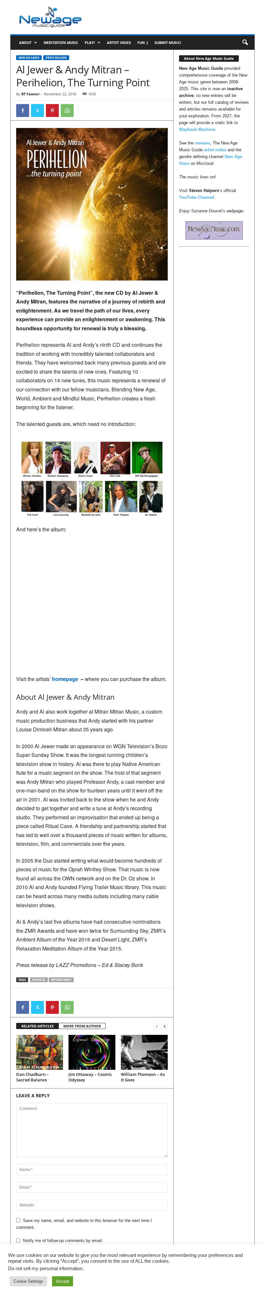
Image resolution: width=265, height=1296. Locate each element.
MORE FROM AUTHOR (82, 1026)
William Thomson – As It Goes (143, 1077)
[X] (37, 110)
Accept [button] (62, 1281)
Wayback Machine (197, 129)
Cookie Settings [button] (28, 1281)
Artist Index (119, 42)
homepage (66, 679)
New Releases (28, 58)
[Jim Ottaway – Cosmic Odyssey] (92, 1052)
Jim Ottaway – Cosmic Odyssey (90, 1077)
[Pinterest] (52, 110)
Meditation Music (61, 42)
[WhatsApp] (67, 110)
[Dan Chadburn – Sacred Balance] (39, 1052)
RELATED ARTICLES (37, 1026)
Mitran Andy (61, 980)
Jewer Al (39, 980)
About (25, 42)
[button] (245, 43)
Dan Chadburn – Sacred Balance (32, 1077)
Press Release (56, 58)
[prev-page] (157, 1026)
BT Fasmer (30, 93)
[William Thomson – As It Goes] (144, 1052)
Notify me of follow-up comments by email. (63, 1240)
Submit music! (167, 42)
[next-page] (164, 1026)
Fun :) (142, 42)
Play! (90, 42)
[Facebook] (22, 110)
